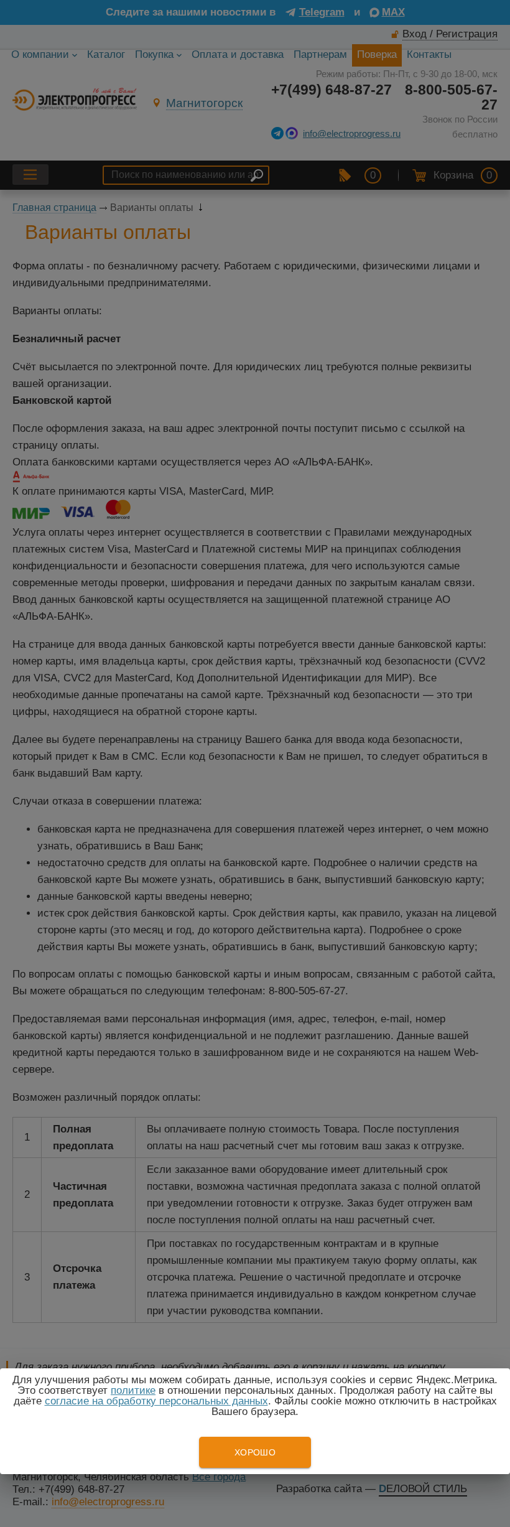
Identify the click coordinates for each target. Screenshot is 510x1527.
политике (133, 1390)
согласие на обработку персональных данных (156, 1401)
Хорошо (255, 1452)
